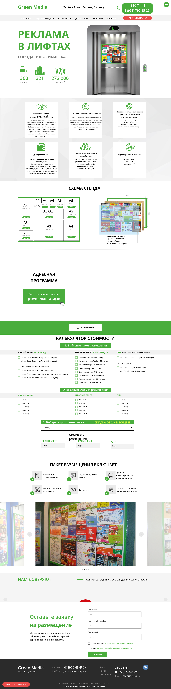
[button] (71, 217)
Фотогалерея (64, 18)
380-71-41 (138, 5)
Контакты (98, 18)
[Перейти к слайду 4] (88, 569)
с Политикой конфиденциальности (119, 661)
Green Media (33, 7)
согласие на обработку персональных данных (114, 665)
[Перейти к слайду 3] (86, 569)
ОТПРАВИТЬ (97, 672)
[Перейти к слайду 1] (82, 569)
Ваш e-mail (93, 650)
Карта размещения (45, 18)
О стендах (26, 18)
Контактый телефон (97, 638)
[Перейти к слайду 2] (84, 569)
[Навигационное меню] (166, 4)
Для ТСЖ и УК (82, 18)
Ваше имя (92, 627)
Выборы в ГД (112, 18)
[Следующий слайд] (141, 534)
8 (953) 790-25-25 (136, 10)
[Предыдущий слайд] (29, 534)
